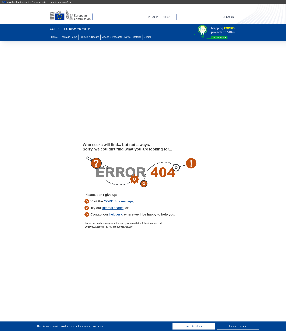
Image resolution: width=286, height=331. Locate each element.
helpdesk (115, 214)
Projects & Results (89, 37)
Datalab (137, 37)
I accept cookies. (193, 326)
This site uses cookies (49, 326)
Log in (154, 17)
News (127, 37)
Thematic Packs (68, 37)
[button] (167, 17)
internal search (112, 208)
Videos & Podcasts (112, 37)
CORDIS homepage (118, 201)
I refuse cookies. (237, 326)
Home (54, 37)
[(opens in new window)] (74, 15)
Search (147, 37)
